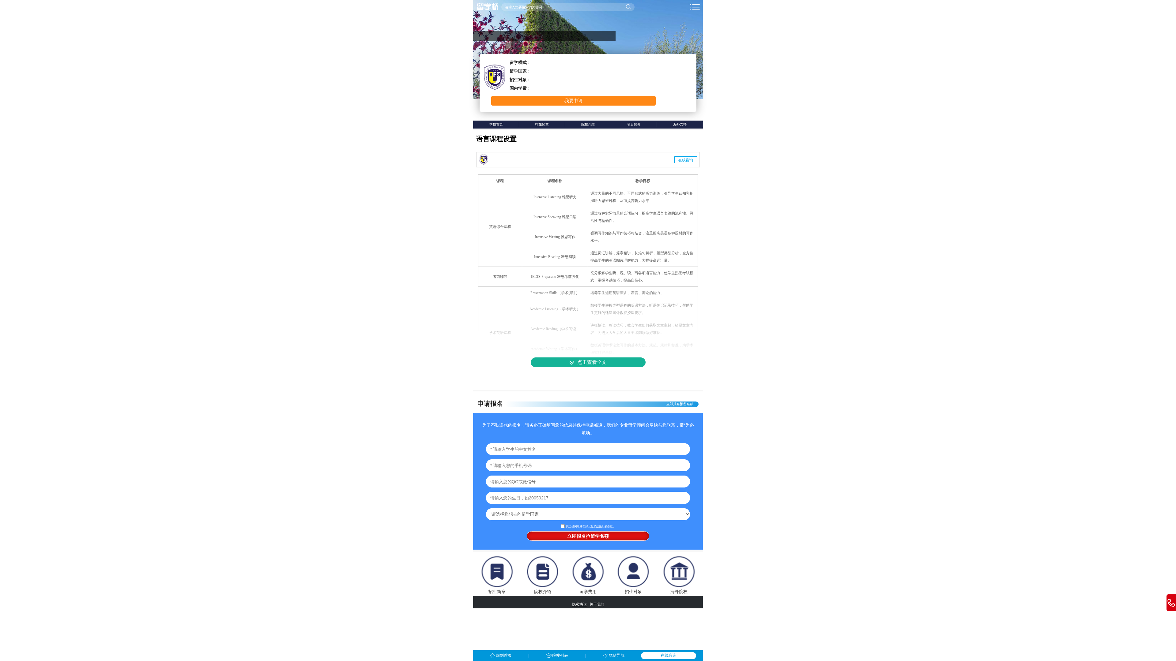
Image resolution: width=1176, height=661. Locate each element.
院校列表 (560, 655)
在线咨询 (685, 160)
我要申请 (573, 100)
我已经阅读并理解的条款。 (591, 526)
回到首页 (504, 655)
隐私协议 (579, 604)
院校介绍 (588, 124)
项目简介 (634, 124)
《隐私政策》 (596, 526)
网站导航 (616, 655)
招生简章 (542, 124)
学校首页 (496, 124)
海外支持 (680, 124)
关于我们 (597, 604)
